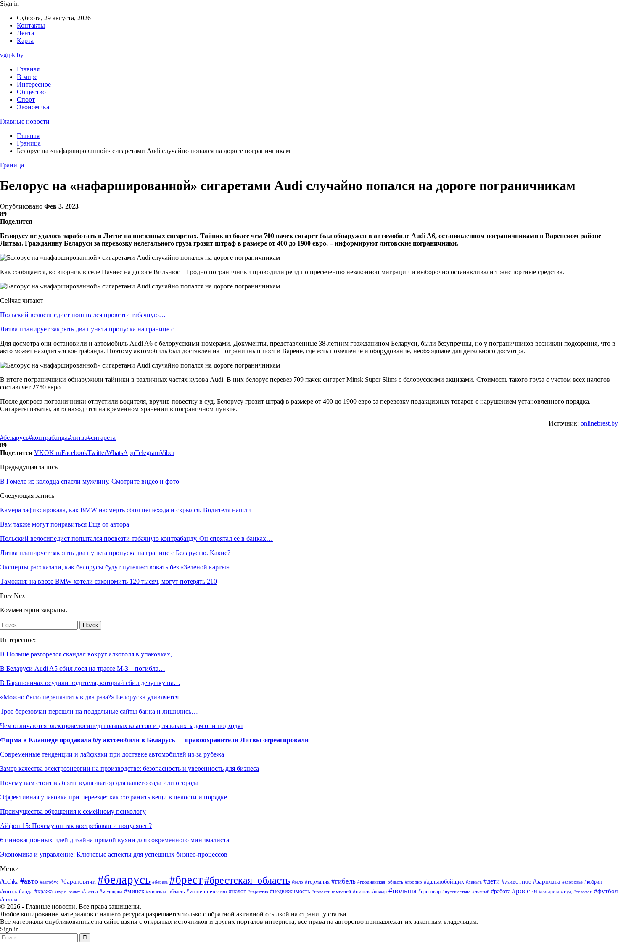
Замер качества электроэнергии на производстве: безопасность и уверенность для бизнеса (129, 768)
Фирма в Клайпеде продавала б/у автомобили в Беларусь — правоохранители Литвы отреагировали (154, 740)
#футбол (606, 891)
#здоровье (572, 881)
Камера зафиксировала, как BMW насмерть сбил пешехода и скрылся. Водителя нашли (125, 509)
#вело (297, 881)
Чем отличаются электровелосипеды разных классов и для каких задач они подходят (121, 725)
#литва (77, 437)
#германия (317, 881)
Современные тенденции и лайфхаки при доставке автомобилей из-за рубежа (112, 754)
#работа (500, 891)
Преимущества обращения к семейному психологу (73, 811)
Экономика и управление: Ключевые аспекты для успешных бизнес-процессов (113, 854)
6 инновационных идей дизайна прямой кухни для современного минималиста (114, 840)
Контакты (31, 25)
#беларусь (14, 437)
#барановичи (78, 881)
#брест (186, 879)
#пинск (361, 891)
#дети (491, 881)
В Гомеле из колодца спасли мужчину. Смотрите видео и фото (89, 481)
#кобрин (593, 882)
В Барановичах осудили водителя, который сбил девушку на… (90, 682)
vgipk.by (12, 54)
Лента (25, 33)
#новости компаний (331, 891)
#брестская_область (247, 880)
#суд (566, 891)
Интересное (34, 84)
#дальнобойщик (444, 881)
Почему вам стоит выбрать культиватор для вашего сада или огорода (99, 782)
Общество (31, 91)
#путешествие (456, 891)
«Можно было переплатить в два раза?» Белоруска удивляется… (92, 697)
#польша (402, 890)
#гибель (343, 881)
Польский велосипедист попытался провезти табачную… (83, 314)
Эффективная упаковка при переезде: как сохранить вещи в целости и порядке (113, 797)
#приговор (429, 891)
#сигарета (101, 437)
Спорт (26, 99)
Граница (12, 165)
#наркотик (258, 891)
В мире (27, 76)
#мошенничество (206, 891)
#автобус (49, 882)
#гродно (413, 881)
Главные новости (25, 121)
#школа (8, 899)
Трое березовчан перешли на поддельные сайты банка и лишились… (99, 711)
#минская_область (165, 891)
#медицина (111, 891)
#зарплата (546, 881)
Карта (25, 40)
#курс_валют (67, 891)
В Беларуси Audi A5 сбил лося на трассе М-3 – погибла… (82, 668)
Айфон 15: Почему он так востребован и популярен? (76, 825)
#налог (237, 891)
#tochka (9, 881)
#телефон (582, 891)
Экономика (33, 107)
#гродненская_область (380, 882)
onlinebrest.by (599, 423)
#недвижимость (290, 891)
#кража (43, 891)
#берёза (160, 881)
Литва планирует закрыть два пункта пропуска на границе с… (90, 329)
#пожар (379, 891)
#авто (29, 881)
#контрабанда (48, 437)
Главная (28, 69)
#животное (516, 881)
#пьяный (480, 891)
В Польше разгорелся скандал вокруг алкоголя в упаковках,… (89, 654)
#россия (524, 891)
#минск (134, 890)
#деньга (474, 881)
